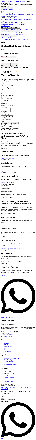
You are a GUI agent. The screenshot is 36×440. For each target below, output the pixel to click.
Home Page (4, 11)
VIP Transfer (4, 29)
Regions (29, 29)
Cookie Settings (8, 361)
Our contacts (11, 22)
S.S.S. (6, 22)
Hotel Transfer (23, 29)
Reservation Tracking (10, 364)
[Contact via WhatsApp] (18, 437)
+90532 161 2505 (8, 335)
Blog (2, 22)
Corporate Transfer (13, 29)
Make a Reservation (18, 39)
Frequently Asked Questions (12, 358)
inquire (19, 261)
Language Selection (8, 36)
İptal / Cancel (4, 66)
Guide (3, 275)
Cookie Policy (21, 32)
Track (18, 22)
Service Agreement (11, 32)
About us (3, 32)
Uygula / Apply (13, 66)
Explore (7, 158)
